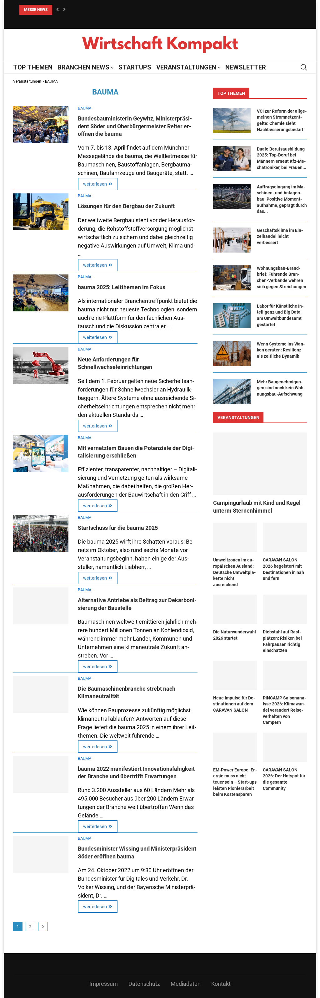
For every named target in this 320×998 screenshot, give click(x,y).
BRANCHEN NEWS (83, 67)
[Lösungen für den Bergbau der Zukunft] (40, 211)
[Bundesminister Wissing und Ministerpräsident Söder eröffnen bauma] (40, 854)
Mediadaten (186, 983)
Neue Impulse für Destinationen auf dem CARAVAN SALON (234, 704)
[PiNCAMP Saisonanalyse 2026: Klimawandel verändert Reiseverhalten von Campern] (285, 675)
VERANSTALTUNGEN (186, 67)
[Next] (64, 10)
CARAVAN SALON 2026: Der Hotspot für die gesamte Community (284, 779)
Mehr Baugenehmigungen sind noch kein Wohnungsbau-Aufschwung (281, 388)
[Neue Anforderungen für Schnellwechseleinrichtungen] (40, 365)
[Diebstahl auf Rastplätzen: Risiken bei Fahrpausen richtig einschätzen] (285, 609)
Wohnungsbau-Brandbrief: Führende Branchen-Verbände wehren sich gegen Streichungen (281, 277)
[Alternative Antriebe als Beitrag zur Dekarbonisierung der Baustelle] (40, 605)
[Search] (304, 67)
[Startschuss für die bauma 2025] (40, 533)
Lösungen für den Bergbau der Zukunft (126, 206)
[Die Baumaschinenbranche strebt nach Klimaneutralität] (40, 694)
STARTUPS (134, 67)
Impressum (103, 983)
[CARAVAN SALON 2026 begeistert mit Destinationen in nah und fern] (285, 537)
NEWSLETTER (245, 67)
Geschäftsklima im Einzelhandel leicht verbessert (280, 236)
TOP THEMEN (32, 67)
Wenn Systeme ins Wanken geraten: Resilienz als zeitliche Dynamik (281, 350)
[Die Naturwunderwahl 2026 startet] (235, 609)
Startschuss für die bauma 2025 (118, 528)
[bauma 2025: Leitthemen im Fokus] (40, 292)
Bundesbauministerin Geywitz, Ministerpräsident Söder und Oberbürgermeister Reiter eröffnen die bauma (135, 126)
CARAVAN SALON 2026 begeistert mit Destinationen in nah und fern (283, 569)
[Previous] (57, 10)
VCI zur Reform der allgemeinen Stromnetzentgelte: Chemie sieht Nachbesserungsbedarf (282, 120)
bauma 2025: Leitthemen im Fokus (121, 287)
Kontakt (221, 983)
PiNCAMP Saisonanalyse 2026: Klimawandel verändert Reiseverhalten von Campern (284, 710)
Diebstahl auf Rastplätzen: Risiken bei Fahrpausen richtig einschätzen (282, 641)
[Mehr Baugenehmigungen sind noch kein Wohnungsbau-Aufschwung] (232, 391)
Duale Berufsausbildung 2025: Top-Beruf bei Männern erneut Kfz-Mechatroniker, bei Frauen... (281, 158)
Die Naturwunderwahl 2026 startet (234, 635)
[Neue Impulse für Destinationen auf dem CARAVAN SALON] (235, 675)
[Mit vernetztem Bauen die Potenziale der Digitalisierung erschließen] (40, 453)
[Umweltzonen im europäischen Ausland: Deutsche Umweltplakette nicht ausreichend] (235, 537)
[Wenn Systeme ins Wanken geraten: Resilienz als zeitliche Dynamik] (232, 353)
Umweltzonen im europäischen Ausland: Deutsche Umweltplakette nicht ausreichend (234, 572)
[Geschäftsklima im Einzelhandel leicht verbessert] (232, 240)
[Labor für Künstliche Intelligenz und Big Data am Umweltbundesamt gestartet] (232, 315)
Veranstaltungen (27, 81)
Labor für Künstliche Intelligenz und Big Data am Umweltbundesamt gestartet (280, 315)
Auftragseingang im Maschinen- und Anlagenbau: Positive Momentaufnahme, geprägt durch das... (282, 199)
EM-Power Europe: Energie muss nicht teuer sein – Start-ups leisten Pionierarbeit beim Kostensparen (235, 782)
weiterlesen (95, 184)
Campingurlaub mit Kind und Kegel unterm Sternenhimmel (257, 506)
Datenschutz (144, 983)
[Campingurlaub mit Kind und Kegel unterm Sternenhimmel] (260, 463)
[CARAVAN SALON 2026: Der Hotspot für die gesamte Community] (285, 747)
